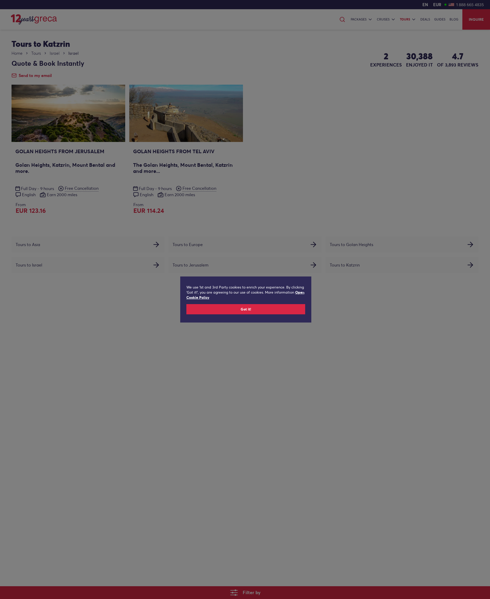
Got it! (246, 309)
